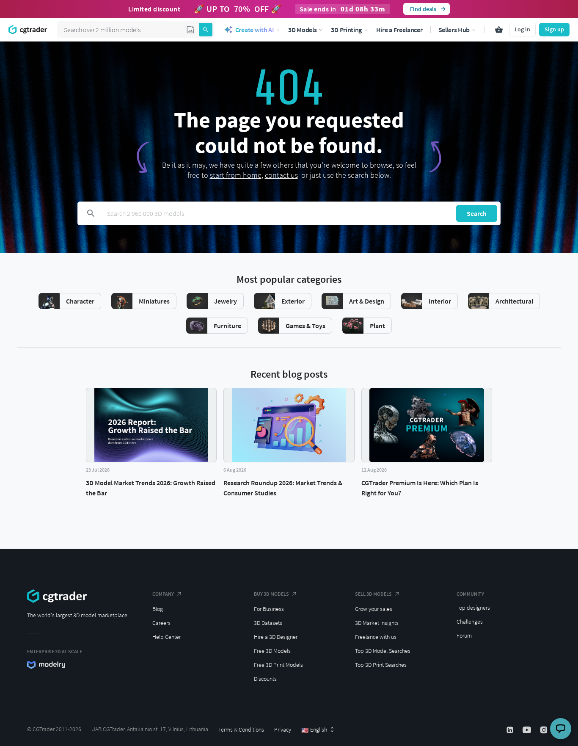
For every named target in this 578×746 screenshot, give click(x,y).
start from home (235, 175)
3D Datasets (268, 623)
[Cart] (499, 29)
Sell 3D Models (373, 594)
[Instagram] (544, 730)
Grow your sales (373, 609)
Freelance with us (375, 637)
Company (163, 594)
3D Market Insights (377, 623)
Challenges (470, 621)
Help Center (166, 637)
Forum (464, 635)
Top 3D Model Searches (382, 651)
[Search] (205, 29)
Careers (161, 623)
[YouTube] (527, 729)
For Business (269, 609)
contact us (281, 175)
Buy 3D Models (271, 594)
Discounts (265, 678)
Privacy (282, 729)
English (314, 730)
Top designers (473, 607)
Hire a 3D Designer (275, 637)
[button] (190, 29)
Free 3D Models (272, 651)
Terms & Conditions (241, 729)
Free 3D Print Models (278, 665)
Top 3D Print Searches (381, 665)
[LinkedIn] (510, 729)
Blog (157, 609)
